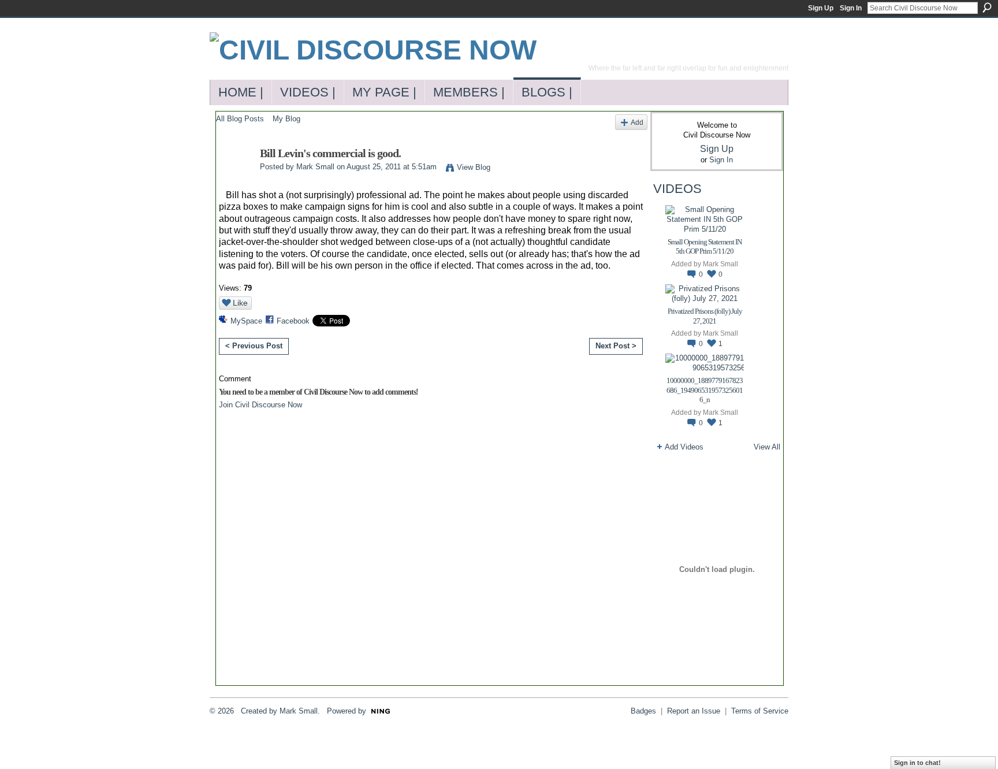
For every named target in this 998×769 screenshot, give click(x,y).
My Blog (286, 118)
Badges (643, 711)
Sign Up (820, 8)
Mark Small (315, 166)
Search (987, 7)
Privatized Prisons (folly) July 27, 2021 (705, 316)
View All (767, 447)
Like (240, 302)
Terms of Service (759, 711)
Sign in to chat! (917, 762)
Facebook (293, 321)
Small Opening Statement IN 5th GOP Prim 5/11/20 (705, 246)
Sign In (851, 8)
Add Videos (684, 447)
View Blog (473, 167)
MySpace (246, 321)
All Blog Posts (240, 118)
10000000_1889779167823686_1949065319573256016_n (704, 390)
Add (637, 122)
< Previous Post (253, 345)
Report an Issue (693, 711)
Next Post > (615, 345)
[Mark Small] (234, 178)
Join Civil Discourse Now (260, 404)
